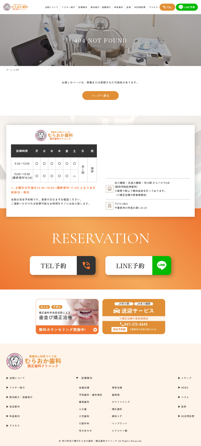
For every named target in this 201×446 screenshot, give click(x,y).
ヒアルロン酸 (120, 430)
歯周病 (116, 394)
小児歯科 (84, 416)
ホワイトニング (121, 401)
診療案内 (82, 7)
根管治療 (117, 387)
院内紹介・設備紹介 (101, 7)
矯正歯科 (117, 409)
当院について (51, 7)
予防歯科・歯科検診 (90, 394)
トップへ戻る (100, 95)
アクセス (153, 7)
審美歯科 (84, 401)
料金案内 (118, 7)
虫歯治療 (84, 387)
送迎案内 (14, 406)
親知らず (117, 416)
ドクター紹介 (68, 7)
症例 (128, 7)
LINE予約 (130, 265)
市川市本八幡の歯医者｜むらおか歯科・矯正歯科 (15, 7)
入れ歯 (83, 409)
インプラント (120, 423)
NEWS (184, 387)
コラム (185, 397)
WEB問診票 (140, 7)
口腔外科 (84, 423)
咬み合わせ (85, 430)
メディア (186, 378)
